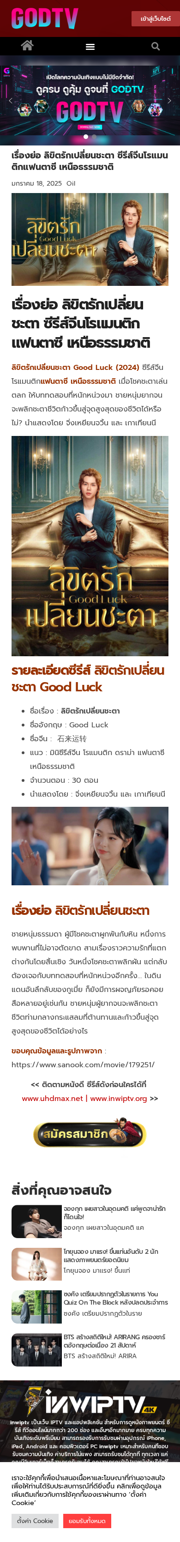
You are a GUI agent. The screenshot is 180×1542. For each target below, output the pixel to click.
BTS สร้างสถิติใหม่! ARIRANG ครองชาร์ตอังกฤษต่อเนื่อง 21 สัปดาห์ (114, 1341)
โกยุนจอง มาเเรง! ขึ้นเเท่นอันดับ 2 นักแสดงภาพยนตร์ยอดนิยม (111, 1256)
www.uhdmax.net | (56, 1098)
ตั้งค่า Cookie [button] (35, 1521)
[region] (90, 100)
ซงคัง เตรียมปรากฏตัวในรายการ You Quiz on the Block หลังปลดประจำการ (116, 1298)
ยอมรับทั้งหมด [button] (87, 1521)
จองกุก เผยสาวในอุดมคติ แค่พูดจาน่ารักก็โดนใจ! (115, 1213)
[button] (90, 46)
